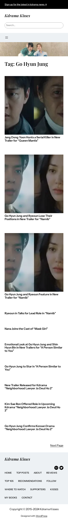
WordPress (41, 516)
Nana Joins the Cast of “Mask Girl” (26, 328)
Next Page (56, 445)
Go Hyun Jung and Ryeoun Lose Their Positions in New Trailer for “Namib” (28, 217)
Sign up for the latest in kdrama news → (26, 4)
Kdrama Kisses (17, 15)
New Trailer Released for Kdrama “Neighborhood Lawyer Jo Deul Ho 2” (29, 387)
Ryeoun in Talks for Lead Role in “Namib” (30, 313)
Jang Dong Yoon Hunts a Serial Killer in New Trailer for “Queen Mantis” (32, 139)
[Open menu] (7, 38)
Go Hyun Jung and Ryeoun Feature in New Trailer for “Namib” (31, 296)
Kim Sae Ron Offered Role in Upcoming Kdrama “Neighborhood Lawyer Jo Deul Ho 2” (32, 407)
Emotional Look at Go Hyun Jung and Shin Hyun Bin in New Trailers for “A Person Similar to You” (33, 347)
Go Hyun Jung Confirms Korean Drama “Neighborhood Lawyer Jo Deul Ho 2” (29, 428)
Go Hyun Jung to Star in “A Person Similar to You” (33, 368)
